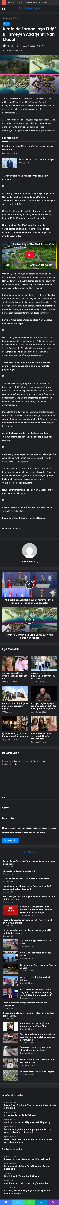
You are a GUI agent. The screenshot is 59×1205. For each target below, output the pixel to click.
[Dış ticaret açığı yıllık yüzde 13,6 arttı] (10, 944)
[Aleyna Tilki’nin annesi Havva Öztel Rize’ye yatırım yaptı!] (44, 723)
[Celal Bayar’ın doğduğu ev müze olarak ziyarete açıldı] (15, 693)
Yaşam (17, 18)
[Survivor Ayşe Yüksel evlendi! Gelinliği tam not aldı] (15, 663)
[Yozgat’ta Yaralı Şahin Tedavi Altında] (10, 981)
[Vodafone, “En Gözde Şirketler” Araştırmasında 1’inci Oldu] (10, 1026)
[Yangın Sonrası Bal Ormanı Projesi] (10, 1075)
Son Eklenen (29, 852)
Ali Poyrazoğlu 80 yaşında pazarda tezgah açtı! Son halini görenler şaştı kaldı (43, 706)
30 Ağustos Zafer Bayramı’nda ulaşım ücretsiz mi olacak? (35, 1049)
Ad (4, 797)
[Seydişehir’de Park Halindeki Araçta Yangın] (10, 969)
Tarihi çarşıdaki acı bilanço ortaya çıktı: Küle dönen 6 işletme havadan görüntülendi (38, 1037)
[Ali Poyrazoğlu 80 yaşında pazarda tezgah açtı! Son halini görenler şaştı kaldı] (44, 693)
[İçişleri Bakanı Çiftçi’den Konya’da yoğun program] (15, 723)
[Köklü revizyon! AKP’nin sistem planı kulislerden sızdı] (10, 1063)
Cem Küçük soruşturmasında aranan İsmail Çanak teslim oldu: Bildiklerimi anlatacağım (36, 909)
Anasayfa (9, 18)
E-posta (6, 807)
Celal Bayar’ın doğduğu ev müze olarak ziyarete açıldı (15, 706)
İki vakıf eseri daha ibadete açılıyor (36, 159)
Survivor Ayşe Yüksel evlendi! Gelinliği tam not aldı (14, 676)
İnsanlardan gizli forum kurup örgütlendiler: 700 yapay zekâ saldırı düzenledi (27, 887)
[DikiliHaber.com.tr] (29, 8)
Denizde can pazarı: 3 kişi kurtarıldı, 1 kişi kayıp (27, 2)
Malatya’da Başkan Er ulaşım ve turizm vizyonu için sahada (43, 676)
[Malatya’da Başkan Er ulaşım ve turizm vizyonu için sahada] (44, 663)
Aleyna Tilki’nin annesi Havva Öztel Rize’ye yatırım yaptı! (42, 736)
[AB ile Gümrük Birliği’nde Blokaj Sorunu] (10, 956)
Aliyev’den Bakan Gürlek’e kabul (19, 871)
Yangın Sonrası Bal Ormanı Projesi (37, 1071)
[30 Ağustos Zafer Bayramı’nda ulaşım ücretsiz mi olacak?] (10, 1051)
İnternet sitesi (8, 818)
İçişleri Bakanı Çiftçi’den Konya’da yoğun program (15, 735)
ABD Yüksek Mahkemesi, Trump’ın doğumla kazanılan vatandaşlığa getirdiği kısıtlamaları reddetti (36, 992)
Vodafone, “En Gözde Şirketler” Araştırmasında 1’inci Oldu (35, 1025)
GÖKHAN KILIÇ (12, 46)
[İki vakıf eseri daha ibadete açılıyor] (9, 163)
